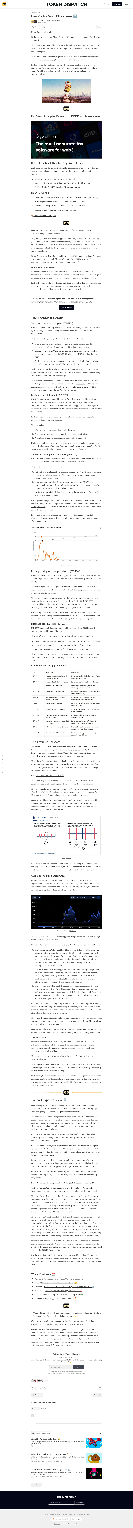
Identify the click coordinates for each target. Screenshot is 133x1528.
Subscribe (117, 4)
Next (96, 1395)
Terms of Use (76, 1372)
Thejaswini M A (55, 20)
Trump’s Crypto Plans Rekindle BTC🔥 (60, 1298)
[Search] (105, 4)
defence (44, 1003)
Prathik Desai (58, 1461)
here (71, 1316)
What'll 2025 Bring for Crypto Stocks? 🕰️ (50, 1454)
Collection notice (84, 1514)
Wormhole (44, 301)
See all (35, 1485)
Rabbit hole (53, 301)
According (80, 383)
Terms (76, 1514)
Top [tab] (33, 1433)
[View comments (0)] (41, 27)
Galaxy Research (38, 506)
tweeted (76, 753)
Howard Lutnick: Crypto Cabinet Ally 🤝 (59, 1282)
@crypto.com (66, 858)
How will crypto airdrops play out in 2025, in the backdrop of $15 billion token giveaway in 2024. (57, 1442)
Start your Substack (61, 1519)
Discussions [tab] (46, 1433)
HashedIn (35, 301)
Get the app (76, 1519)
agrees (67, 1171)
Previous (38, 1395)
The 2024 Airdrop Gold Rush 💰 (45, 1439)
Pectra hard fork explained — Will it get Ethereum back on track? (65, 1182)
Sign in (126, 4)
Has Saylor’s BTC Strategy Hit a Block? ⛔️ (63, 1290)
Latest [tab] (38, 1433)
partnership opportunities (68, 1324)
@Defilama (72, 931)
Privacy (70, 1514)
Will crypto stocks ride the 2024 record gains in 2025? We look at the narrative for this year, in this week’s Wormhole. (57, 1458)
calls (92, 1163)
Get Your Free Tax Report (44, 215)
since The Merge (47, 59)
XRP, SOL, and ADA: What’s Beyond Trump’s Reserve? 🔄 (69, 1286)
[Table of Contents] (2, 764)
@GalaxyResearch (66, 566)
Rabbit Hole (35, 12)
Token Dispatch (43, 20)
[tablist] (39, 1409)
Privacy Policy (81, 1373)
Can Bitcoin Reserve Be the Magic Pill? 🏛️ (50, 1469)
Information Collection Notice (65, 1373)
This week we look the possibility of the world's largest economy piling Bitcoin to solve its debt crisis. (57, 1473)
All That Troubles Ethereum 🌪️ (50, 775)
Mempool (66, 301)
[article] (66, 1444)
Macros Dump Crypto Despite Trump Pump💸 (63, 1294)
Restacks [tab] (44, 1409)
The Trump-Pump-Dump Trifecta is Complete (63, 1278)
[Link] (28, 116)
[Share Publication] (109, 4)
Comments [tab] (35, 1409)
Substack (57, 1524)
